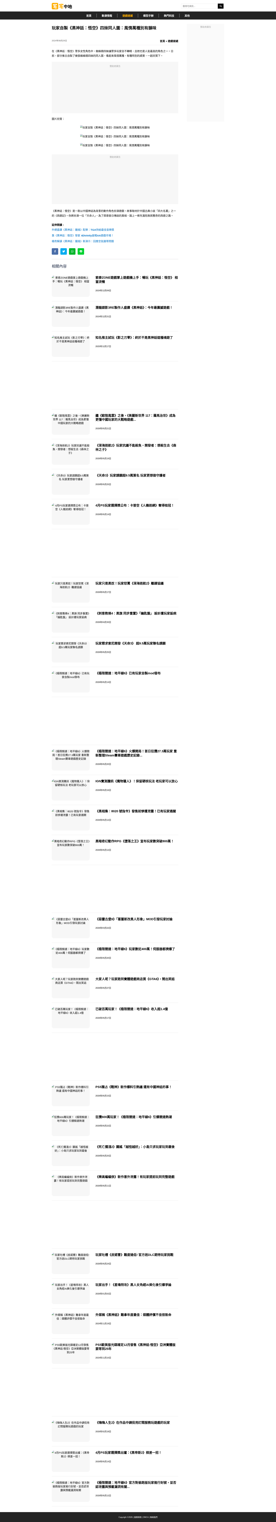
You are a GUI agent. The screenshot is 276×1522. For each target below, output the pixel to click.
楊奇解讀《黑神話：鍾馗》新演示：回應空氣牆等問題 (83, 241)
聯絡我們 (154, 1517)
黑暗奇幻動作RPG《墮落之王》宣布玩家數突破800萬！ (134, 841)
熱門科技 (169, 15)
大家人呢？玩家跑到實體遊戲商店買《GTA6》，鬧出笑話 (135, 979)
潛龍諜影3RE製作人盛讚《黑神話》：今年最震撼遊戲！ (134, 307)
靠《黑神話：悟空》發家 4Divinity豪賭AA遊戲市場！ (83, 235)
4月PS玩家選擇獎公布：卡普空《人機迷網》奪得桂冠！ (134, 505)
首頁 (88, 15)
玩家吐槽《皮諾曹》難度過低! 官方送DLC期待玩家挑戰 (134, 1255)
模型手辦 (148, 15)
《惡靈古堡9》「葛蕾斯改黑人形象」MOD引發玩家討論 (133, 919)
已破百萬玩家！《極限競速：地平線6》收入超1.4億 (131, 1009)
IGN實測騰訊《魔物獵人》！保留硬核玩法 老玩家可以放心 (136, 781)
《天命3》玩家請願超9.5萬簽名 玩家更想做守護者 (130, 475)
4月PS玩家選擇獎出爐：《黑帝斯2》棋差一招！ (128, 1452)
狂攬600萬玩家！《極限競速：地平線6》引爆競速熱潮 (133, 1117)
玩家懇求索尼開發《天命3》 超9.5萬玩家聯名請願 (130, 643)
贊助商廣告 (115, 66)
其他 (187, 15)
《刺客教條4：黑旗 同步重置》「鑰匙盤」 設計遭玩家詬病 (135, 613)
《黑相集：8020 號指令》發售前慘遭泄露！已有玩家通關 (135, 811)
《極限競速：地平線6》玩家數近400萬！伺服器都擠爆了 (135, 949)
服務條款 (138, 1517)
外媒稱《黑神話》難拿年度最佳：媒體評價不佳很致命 (133, 1315)
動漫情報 (107, 15)
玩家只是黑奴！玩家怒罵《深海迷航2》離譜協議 (129, 583)
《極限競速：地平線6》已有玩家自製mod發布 (128, 673)
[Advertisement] (205, 74)
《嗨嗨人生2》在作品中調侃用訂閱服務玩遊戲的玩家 (132, 1422)
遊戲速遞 (127, 15)
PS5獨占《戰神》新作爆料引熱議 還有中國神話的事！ (133, 1087)
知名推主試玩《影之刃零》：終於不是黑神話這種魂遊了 (134, 337)
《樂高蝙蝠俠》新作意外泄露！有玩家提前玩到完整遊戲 (135, 1177)
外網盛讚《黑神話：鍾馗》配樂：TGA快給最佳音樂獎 (83, 229)
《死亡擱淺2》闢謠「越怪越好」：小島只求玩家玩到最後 (135, 1147)
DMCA (145, 1517)
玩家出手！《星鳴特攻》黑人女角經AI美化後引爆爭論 (133, 1285)
